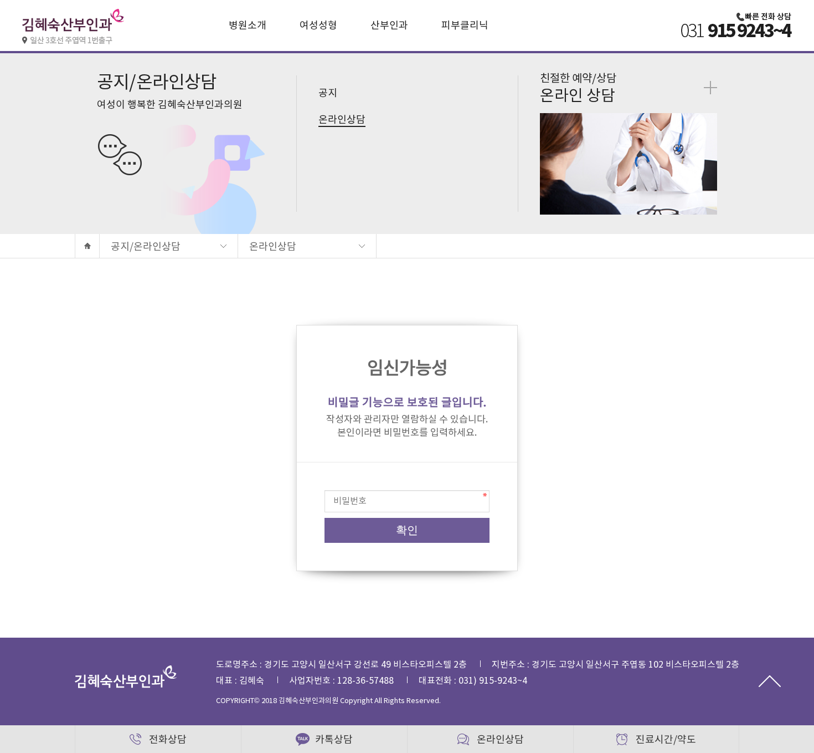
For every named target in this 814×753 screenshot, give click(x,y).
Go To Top (770, 681)
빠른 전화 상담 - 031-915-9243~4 (736, 116)
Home (87, 246)
